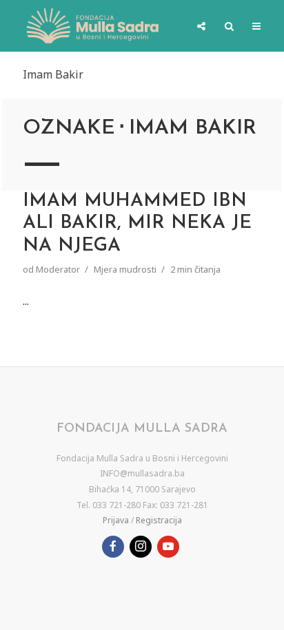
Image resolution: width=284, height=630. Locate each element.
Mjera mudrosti (125, 269)
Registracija (159, 520)
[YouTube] (168, 547)
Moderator (58, 269)
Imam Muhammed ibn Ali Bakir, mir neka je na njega (137, 223)
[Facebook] (113, 547)
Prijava (116, 520)
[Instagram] (141, 547)
